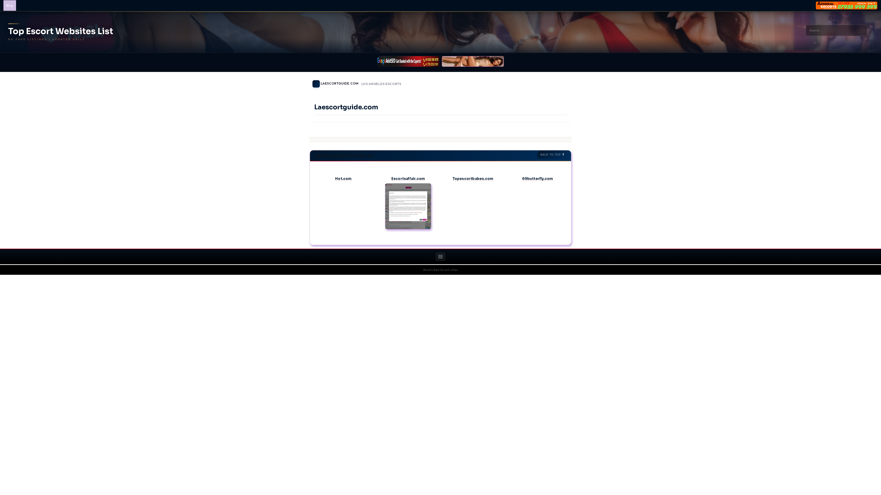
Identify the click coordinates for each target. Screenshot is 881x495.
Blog (9, 5)
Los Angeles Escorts (381, 84)
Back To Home (559, 81)
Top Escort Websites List (60, 31)
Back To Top (551, 154)
